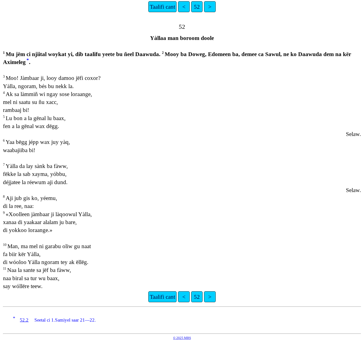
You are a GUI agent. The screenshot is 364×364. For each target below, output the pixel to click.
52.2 (24, 320)
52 (197, 6)
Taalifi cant (162, 6)
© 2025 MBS (182, 338)
